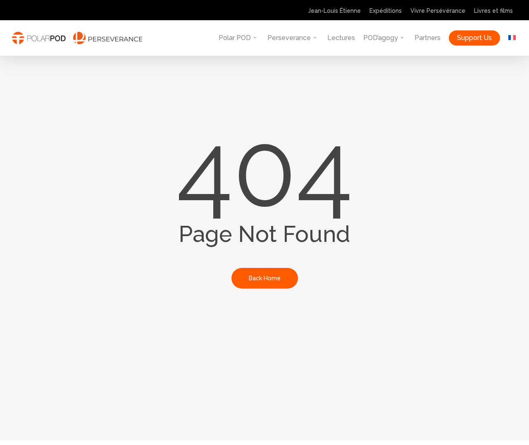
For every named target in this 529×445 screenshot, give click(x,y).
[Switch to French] (512, 38)
